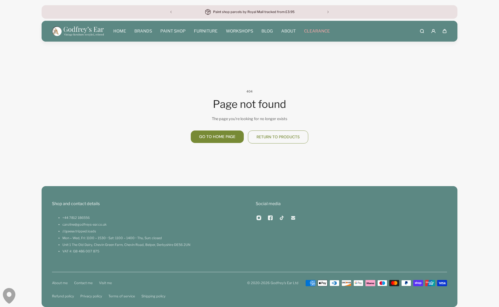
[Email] (293, 218)
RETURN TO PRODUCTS (278, 137)
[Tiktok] (281, 218)
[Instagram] (259, 218)
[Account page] (433, 31)
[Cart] (444, 31)
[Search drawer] (422, 31)
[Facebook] (270, 218)
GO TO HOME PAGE (217, 136)
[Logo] (78, 31)
